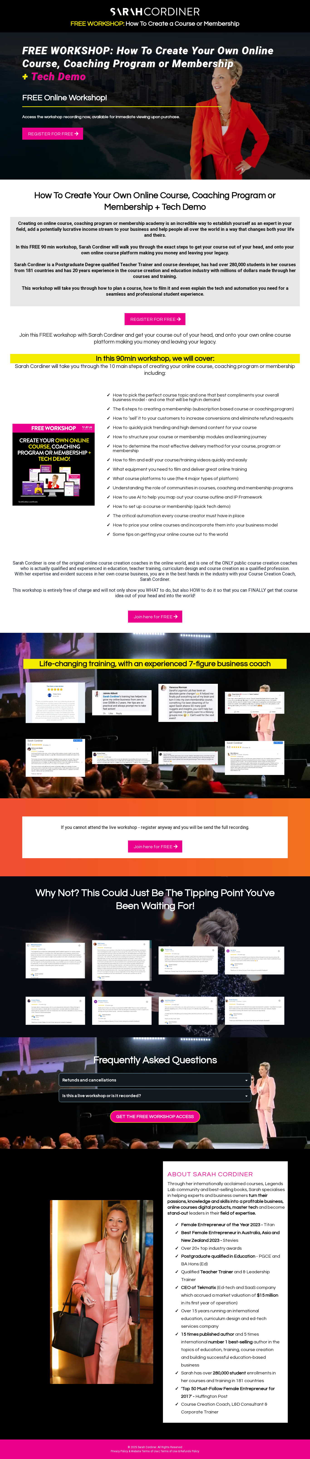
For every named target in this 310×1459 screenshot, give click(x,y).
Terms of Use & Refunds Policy (180, 1451)
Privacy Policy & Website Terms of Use (135, 1451)
